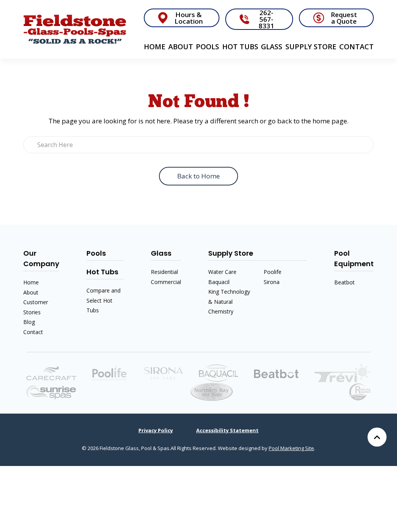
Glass (271, 46)
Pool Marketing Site (291, 448)
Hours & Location (188, 18)
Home (155, 46)
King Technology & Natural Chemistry (229, 301)
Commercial (166, 282)
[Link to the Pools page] (342, 372)
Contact (356, 46)
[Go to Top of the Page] (377, 437)
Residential (164, 271)
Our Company (41, 258)
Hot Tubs (240, 46)
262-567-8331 (266, 19)
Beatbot (344, 282)
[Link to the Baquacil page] (218, 372)
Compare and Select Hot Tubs (103, 300)
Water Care (222, 271)
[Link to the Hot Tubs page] (51, 391)
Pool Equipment (354, 258)
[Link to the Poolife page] (110, 372)
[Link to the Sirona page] (163, 372)
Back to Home (198, 175)
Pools (207, 46)
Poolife (272, 271)
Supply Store (311, 46)
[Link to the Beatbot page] (276, 373)
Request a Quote (344, 18)
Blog (29, 322)
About (180, 46)
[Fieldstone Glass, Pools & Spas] (74, 29)
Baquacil (219, 282)
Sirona (272, 282)
